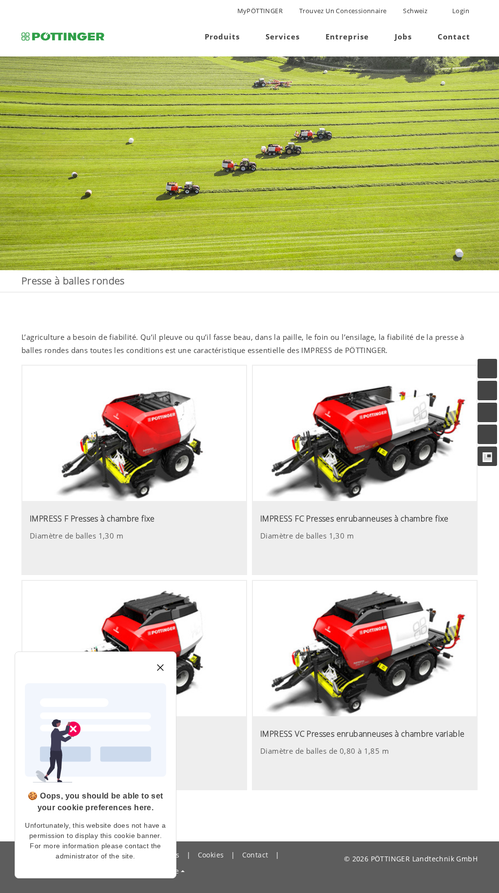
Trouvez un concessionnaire (342, 10)
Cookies (211, 854)
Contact (255, 854)
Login (460, 10)
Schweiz (415, 10)
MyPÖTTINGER (260, 10)
